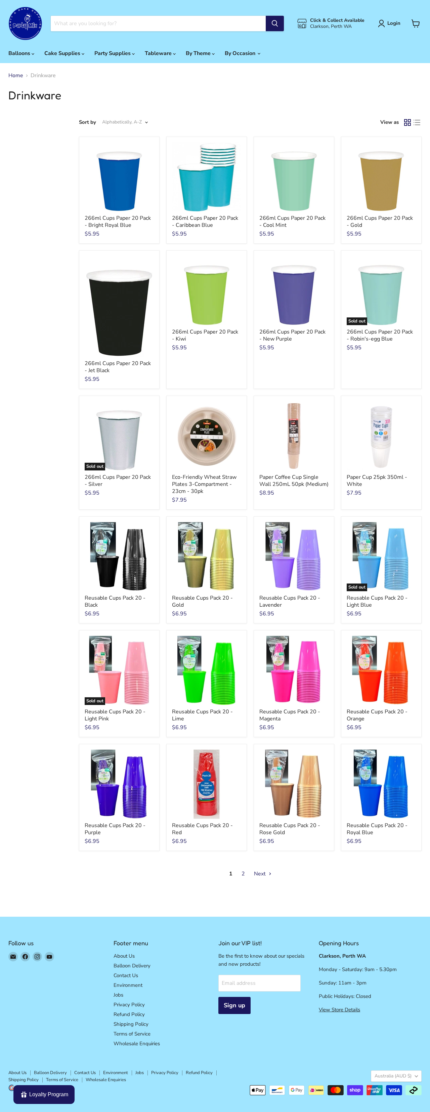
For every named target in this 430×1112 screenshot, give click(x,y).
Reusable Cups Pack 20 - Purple (115, 829)
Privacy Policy (129, 1004)
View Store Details (339, 1009)
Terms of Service (132, 1033)
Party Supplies (113, 53)
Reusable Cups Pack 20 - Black (115, 601)
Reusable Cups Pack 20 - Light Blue (377, 601)
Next (260, 873)
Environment (128, 985)
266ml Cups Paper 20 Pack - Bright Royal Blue (118, 221)
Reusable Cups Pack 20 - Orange (377, 715)
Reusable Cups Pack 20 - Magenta (289, 715)
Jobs (118, 995)
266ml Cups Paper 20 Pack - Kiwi (205, 335)
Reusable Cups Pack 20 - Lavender (289, 601)
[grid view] (407, 122)
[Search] (275, 23)
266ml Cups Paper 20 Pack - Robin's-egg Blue (380, 335)
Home (15, 75)
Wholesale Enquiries (137, 1043)
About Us (124, 956)
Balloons (20, 53)
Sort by (87, 122)
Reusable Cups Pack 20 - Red (202, 829)
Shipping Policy (131, 1024)
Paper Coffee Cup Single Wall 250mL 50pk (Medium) (294, 480)
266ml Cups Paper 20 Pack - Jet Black (118, 367)
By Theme (199, 53)
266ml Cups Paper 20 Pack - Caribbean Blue (205, 221)
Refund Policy (129, 1014)
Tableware (159, 53)
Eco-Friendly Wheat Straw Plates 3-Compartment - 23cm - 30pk (204, 484)
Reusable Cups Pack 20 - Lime (202, 715)
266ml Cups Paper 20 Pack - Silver (118, 480)
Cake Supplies (63, 53)
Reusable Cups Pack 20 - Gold (202, 601)
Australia (393, 1076)
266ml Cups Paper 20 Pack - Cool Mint (292, 221)
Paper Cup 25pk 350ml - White (377, 480)
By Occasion (241, 53)
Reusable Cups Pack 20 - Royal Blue (377, 829)
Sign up (234, 1005)
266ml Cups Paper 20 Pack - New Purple (292, 335)
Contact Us (126, 975)
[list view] (417, 122)
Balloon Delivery (132, 965)
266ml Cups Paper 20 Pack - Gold (380, 221)
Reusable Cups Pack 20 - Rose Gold (289, 829)
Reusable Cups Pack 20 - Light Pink (115, 715)
